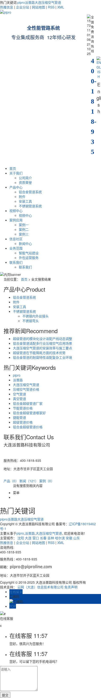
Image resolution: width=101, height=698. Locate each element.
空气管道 (19, 394)
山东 (76, 538)
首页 (12, 168)
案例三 (24, 234)
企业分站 (22, 7)
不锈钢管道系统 (30, 206)
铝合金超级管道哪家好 (29, 412)
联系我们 (16, 262)
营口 (35, 538)
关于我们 (16, 173)
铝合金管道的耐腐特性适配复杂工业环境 (42, 357)
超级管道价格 (23, 422)
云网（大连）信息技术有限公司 (40, 587)
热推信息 (6, 7)
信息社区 (16, 238)
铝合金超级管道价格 (28, 426)
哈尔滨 (60, 538)
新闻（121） (28, 480)
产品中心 (16, 187)
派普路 (30, 2)
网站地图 (38, 7)
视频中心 (16, 210)
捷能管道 (19, 417)
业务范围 (16, 248)
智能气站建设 (29, 253)
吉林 (50, 538)
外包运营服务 (29, 257)
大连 (28, 538)
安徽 (69, 538)
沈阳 (20, 538)
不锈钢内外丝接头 (35, 316)
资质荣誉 (25, 182)
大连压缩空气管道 (48, 2)
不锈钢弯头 (30, 320)
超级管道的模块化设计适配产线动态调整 (42, 338)
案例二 (24, 229)
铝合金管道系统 (30, 191)
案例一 (24, 224)
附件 (22, 196)
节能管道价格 (23, 408)
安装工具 (25, 201)
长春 (43, 538)
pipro (21, 2)
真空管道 (19, 398)
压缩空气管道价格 (26, 389)
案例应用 (16, 220)
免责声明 (71, 587)
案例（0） (46, 480)
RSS (51, 7)
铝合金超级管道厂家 (28, 403)
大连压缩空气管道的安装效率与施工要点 (42, 348)
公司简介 (25, 177)
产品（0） (11, 480)
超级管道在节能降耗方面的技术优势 (39, 352)
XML (60, 7)
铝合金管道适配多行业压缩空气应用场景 (42, 343)
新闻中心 (25, 243)
